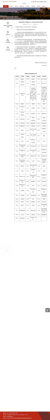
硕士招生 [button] (11, 6)
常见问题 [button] (38, 6)
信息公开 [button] (27, 6)
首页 (6, 6)
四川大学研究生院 (14, 418)
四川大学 (8, 418)
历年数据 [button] (33, 6)
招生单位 (11, 416)
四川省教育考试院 (28, 418)
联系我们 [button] (44, 6)
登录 (36, 1)
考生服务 (45, 1)
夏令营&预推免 (40, 1)
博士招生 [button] (16, 6)
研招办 (8, 416)
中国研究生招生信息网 (21, 418)
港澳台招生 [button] (22, 6)
